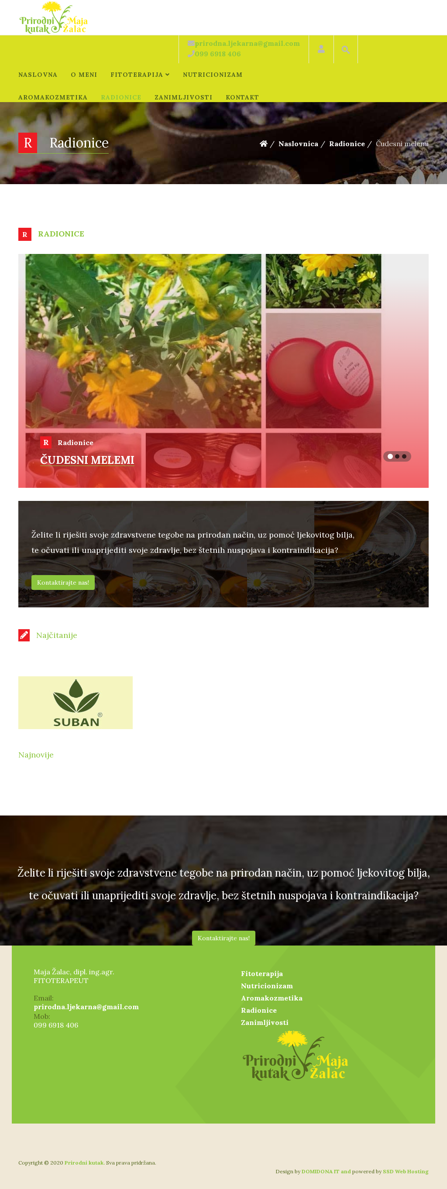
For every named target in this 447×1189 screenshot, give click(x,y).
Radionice (121, 97)
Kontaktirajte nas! (63, 582)
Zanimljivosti (184, 97)
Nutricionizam (213, 75)
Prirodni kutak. (85, 1162)
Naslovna (38, 75)
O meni (84, 75)
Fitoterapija (136, 75)
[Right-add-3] (223, 702)
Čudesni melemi (87, 460)
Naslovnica (298, 143)
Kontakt (242, 97)
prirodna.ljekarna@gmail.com (86, 1006)
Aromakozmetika (53, 97)
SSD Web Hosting (405, 1171)
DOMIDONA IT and (327, 1171)
